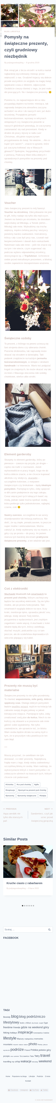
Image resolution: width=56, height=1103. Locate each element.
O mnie (47, 1076)
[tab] (22, 905)
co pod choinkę (24, 785)
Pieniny (40, 1044)
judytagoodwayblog (15, 63)
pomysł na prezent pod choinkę (32, 790)
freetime (8, 1027)
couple (41, 1023)
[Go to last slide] (8, 874)
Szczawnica (24, 1056)
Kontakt (28, 1081)
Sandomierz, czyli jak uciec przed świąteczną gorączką (42, 815)
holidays (13, 1033)
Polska (34, 1050)
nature (26, 1044)
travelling (7, 1061)
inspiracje (10, 790)
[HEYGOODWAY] (24, 7)
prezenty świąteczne (27, 796)
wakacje (26, 1061)
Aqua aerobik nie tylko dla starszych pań (13, 815)
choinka (9, 785)
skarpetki (33, 478)
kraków (46, 1033)
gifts (36, 785)
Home (8, 1076)
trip (13, 1062)
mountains (8, 1044)
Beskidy (6, 1017)
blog (14, 1016)
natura (21, 1044)
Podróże (40, 1076)
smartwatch (37, 594)
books (22, 1023)
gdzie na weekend (32, 1027)
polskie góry (45, 1050)
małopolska (28, 1039)
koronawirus (38, 1033)
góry (46, 1027)
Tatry (37, 1056)
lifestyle (9, 1038)
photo (33, 1044)
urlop (17, 1061)
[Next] (48, 874)
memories (38, 1039)
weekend (45, 1061)
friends (16, 1027)
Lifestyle (15, 32)
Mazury (20, 1039)
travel (45, 1055)
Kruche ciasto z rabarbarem (24, 883)
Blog (6, 32)
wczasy (35, 1062)
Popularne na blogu (19, 1076)
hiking (6, 1032)
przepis (6, 1056)
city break (35, 1023)
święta (43, 796)
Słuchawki (9, 594)
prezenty (10, 796)
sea (11, 1056)
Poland (27, 1050)
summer (16, 1056)
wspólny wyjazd (20, 706)
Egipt (46, 1023)
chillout (28, 1023)
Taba (32, 1056)
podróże (17, 1049)
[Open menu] (50, 6)
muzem (15, 1044)
